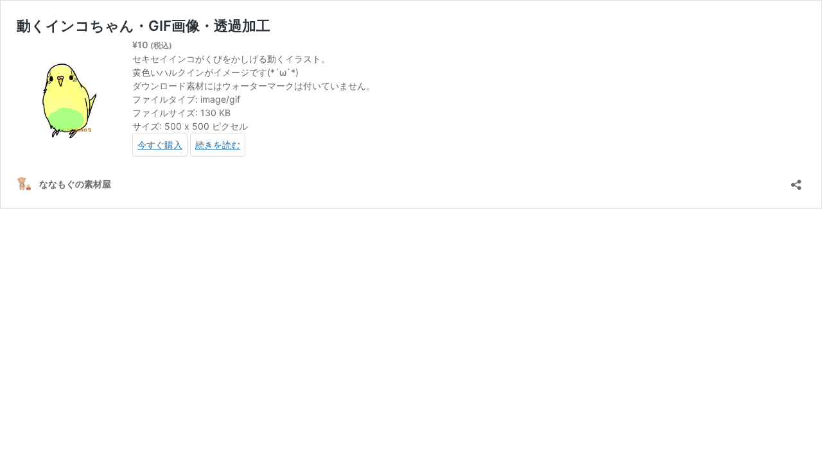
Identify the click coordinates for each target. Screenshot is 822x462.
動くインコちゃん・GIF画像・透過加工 (143, 25)
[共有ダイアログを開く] (796, 181)
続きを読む (217, 144)
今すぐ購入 (159, 144)
